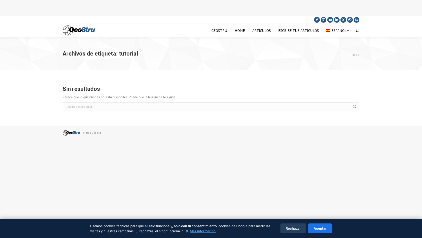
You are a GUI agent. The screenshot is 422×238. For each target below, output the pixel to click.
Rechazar (293, 228)
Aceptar (320, 228)
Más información (203, 231)
